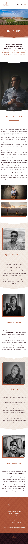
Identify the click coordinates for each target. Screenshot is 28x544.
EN (18, 4)
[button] (13, 4)
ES (19, 4)
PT (21, 4)
